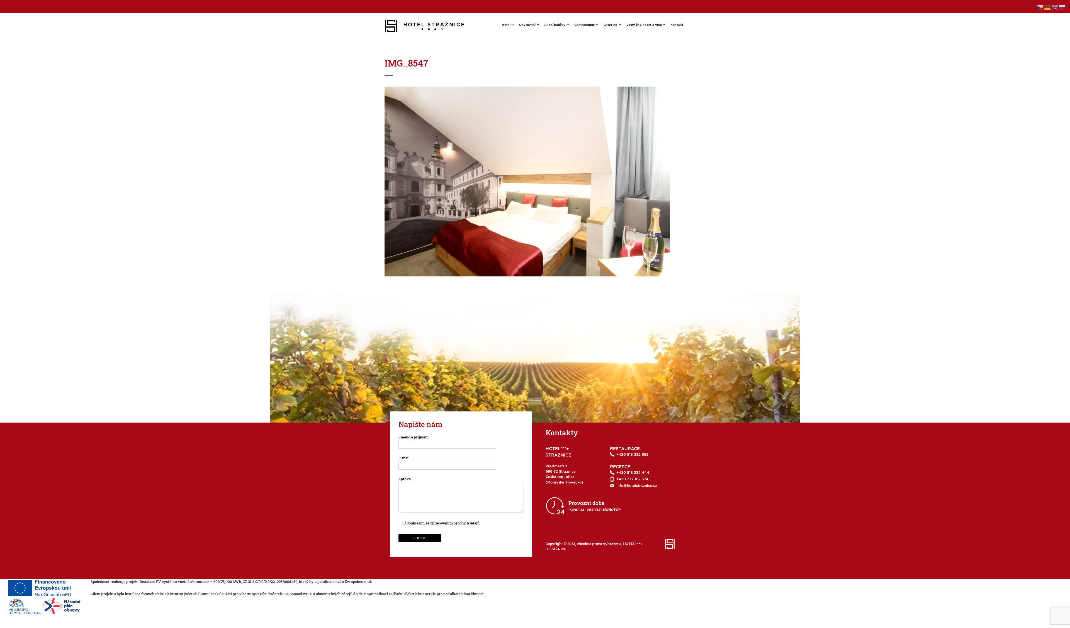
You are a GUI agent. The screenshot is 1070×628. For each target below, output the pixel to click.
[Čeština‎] (1040, 7)
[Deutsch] (1047, 7)
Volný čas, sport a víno (644, 24)
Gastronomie (584, 24)
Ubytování (527, 24)
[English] (1055, 7)
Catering (610, 24)
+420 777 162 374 (632, 479)
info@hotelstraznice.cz (636, 486)
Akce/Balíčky (554, 24)
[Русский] (1062, 7)
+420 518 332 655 (632, 455)
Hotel (506, 24)
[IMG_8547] (527, 89)
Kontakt (676, 24)
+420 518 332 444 (632, 473)
